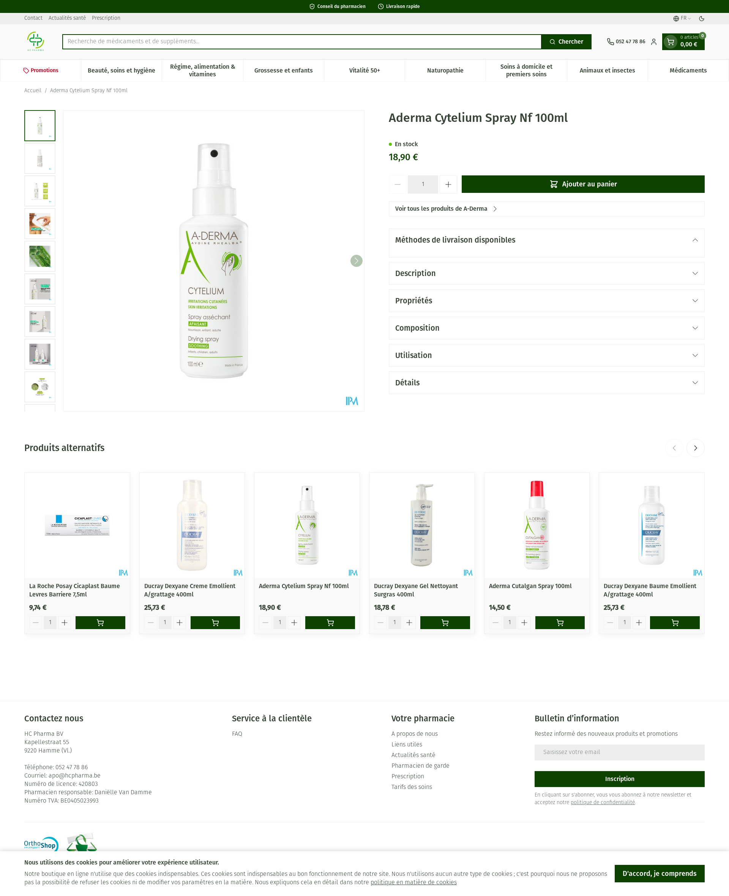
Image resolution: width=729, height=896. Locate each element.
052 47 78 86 (71, 768)
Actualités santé (67, 18)
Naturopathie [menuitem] (456, 72)
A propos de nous (414, 734)
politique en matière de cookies (414, 883)
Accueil (32, 91)
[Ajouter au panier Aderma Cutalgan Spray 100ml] (560, 622)
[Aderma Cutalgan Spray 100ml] (537, 525)
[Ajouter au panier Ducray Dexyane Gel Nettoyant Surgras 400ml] (445, 622)
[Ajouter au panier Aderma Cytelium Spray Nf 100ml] (330, 622)
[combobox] (302, 41)
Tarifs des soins (411, 787)
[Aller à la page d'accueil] (35, 41)
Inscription (619, 778)
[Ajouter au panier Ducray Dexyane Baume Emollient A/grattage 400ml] (675, 622)
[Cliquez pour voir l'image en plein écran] (213, 260)
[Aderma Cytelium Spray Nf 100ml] (307, 525)
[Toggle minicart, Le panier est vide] (670, 42)
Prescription (106, 18)
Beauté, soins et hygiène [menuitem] (125, 72)
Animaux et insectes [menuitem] (614, 72)
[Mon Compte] (654, 42)
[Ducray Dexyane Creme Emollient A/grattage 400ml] (192, 525)
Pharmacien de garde (420, 766)
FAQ (237, 734)
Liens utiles (406, 745)
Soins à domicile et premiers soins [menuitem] (533, 70)
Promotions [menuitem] (44, 70)
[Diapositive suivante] (695, 448)
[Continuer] (356, 261)
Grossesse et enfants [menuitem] (289, 72)
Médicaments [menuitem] (699, 72)
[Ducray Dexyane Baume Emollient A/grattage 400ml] (651, 525)
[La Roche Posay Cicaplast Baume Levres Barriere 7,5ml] (77, 525)
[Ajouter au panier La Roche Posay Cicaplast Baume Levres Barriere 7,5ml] (100, 622)
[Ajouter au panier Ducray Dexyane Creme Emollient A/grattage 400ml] (215, 622)
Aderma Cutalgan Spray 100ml (530, 586)
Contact (33, 18)
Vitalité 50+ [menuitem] (377, 72)
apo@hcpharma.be (75, 776)
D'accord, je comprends (660, 873)
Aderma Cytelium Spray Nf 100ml (304, 586)
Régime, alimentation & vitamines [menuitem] (206, 70)
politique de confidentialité (603, 803)
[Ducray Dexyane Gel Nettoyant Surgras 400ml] (422, 525)
